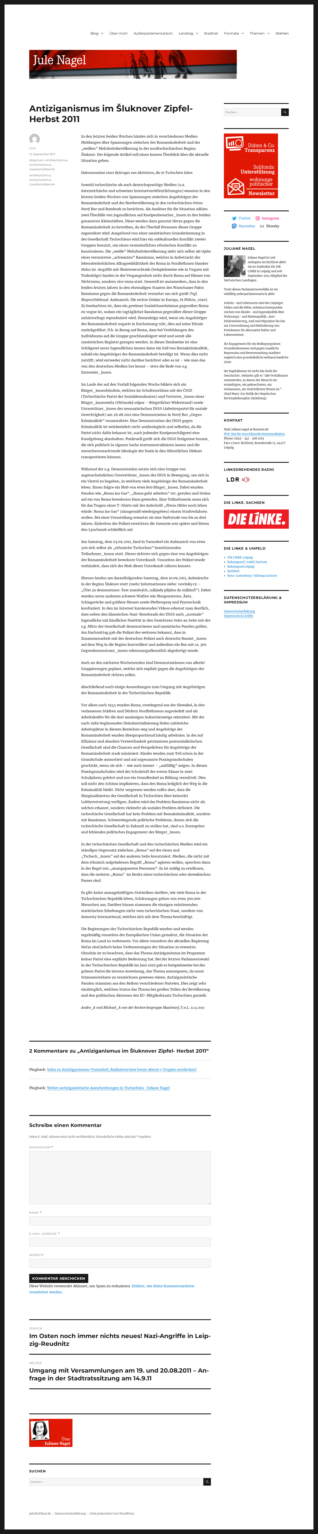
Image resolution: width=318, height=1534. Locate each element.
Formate (231, 33)
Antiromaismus (40, 164)
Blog (94, 33)
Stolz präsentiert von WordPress (112, 1513)
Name (35, 1212)
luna (32, 148)
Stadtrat (211, 33)
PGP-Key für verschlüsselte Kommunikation (254, 434)
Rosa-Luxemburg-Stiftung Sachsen (252, 576)
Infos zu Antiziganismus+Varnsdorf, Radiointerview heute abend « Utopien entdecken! (122, 1069)
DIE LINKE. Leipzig (240, 557)
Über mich (118, 33)
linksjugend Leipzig (240, 566)
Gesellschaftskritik (42, 169)
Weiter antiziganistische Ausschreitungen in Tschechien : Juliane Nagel (108, 1088)
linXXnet (233, 571)
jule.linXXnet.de (40, 1513)
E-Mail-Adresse (44, 1234)
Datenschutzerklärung (239, 611)
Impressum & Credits (238, 616)
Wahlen (282, 33)
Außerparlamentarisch (153, 33)
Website (36, 1255)
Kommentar (41, 1147)
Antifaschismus (56, 160)
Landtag (186, 33)
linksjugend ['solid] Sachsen (247, 562)
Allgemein (36, 160)
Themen (257, 33)
